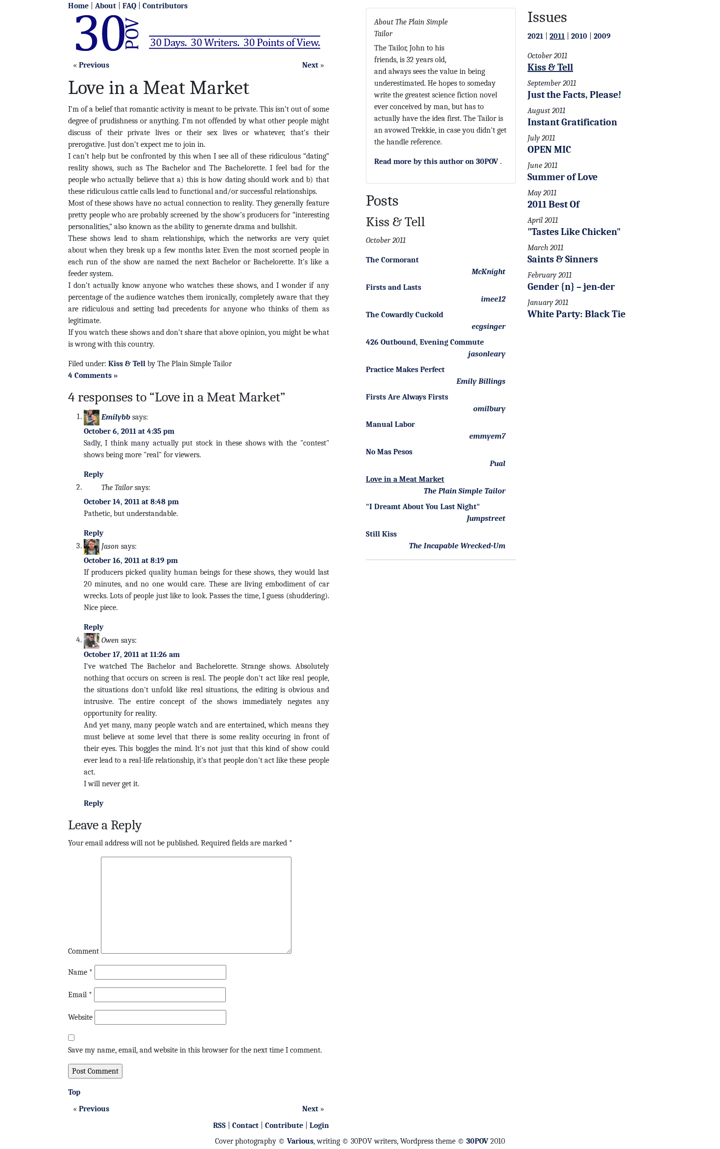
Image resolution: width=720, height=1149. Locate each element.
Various (300, 1141)
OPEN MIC (549, 149)
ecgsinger (488, 326)
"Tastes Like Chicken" (574, 231)
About (105, 5)
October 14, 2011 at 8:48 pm (131, 501)
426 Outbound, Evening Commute (425, 342)
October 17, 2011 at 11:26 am (132, 654)
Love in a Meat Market (405, 479)
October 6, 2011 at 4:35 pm (129, 431)
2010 (579, 36)
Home (78, 5)
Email (80, 994)
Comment (83, 951)
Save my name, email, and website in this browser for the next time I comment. (195, 1050)
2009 (602, 36)
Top (74, 1092)
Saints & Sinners (563, 259)
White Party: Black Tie (576, 314)
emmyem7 (487, 436)
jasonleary (486, 354)
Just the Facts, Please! (575, 94)
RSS (219, 1125)
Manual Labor (390, 424)
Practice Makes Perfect (405, 369)
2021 (535, 36)
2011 (557, 36)
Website (80, 1017)
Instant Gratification (572, 122)
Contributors (165, 5)
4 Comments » (93, 375)
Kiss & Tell (126, 363)
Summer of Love (563, 177)
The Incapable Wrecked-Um (457, 545)
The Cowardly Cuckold (404, 314)
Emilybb (115, 416)
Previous (94, 65)
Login (319, 1125)
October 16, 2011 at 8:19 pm (131, 560)
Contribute (284, 1125)
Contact (245, 1125)
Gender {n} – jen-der (571, 286)
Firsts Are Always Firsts (407, 397)
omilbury (489, 408)
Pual (497, 463)
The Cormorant (392, 260)
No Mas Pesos (389, 451)
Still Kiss (381, 534)
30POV (477, 1141)
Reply (93, 474)
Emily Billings (480, 381)
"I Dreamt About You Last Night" (423, 506)
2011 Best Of (553, 204)
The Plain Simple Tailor (464, 491)
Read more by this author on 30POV (436, 161)
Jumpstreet (486, 518)
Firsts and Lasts (393, 287)
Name (80, 972)
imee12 (493, 299)
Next (310, 65)
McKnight (488, 271)
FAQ (129, 5)
